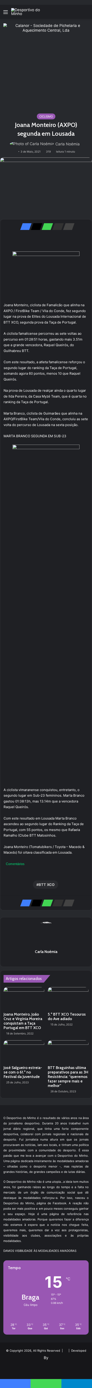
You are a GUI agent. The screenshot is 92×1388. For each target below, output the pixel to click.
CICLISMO (46, 116)
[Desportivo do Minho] (29, 12)
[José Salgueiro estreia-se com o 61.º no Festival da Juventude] (24, 1051)
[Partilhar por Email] (56, 226)
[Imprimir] (67, 226)
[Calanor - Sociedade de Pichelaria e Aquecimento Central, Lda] (46, 66)
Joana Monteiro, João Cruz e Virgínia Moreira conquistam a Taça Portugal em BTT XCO (23, 1021)
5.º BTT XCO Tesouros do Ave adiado (67, 1016)
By (46, 1357)
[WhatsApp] (46, 226)
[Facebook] (24, 226)
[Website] (46, 959)
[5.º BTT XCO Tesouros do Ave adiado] (68, 998)
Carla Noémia (67, 144)
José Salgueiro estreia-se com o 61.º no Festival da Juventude (23, 1072)
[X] (35, 226)
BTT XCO (47, 884)
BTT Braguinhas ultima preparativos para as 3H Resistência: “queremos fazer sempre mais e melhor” (68, 1076)
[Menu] (5, 14)
